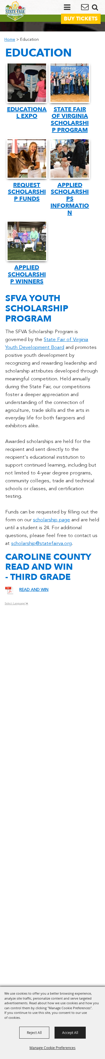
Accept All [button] (70, 1032)
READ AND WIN (33, 590)
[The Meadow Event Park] (15, 11)
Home (9, 40)
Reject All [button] (34, 1032)
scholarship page (51, 520)
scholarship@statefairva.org (41, 543)
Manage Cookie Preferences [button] (52, 1047)
